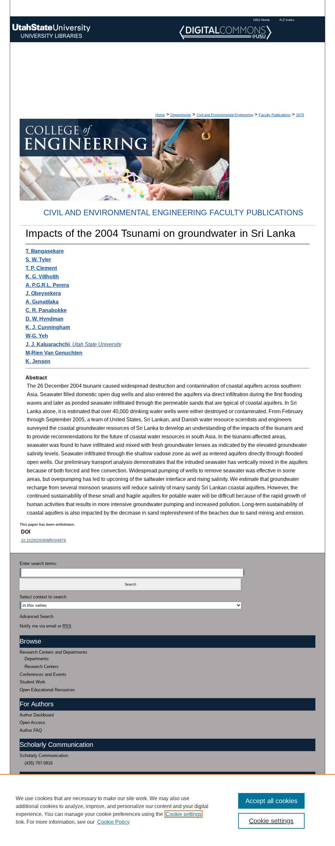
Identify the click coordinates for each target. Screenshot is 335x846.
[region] (167, 810)
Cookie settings (184, 814)
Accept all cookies (271, 800)
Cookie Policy (113, 822)
